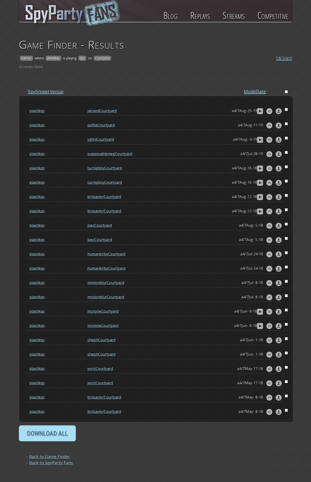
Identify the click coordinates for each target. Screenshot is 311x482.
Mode (250, 91)
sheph (92, 339)
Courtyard (108, 110)
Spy (32, 91)
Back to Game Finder (49, 456)
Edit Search (284, 58)
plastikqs (37, 110)
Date (261, 91)
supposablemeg (101, 153)
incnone (94, 311)
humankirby (97, 253)
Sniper (43, 91)
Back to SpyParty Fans (51, 462)
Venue (57, 91)
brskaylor (95, 196)
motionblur (97, 282)
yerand (93, 110)
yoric (91, 368)
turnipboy (96, 168)
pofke (92, 125)
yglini (92, 139)
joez (90, 225)
